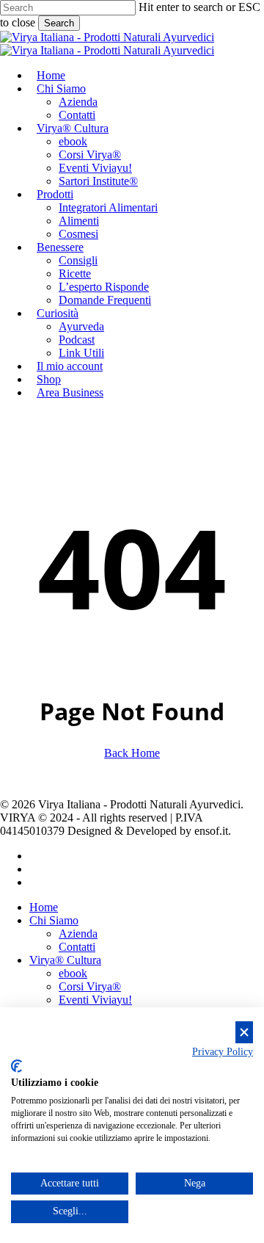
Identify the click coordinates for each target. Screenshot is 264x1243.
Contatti (77, 947)
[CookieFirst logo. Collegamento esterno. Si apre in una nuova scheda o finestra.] (16, 1066)
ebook (73, 973)
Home (43, 907)
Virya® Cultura (65, 960)
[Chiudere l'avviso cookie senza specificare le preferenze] (244, 1032)
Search (59, 23)
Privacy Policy (222, 1051)
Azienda (78, 933)
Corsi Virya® (90, 986)
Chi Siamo (53, 920)
